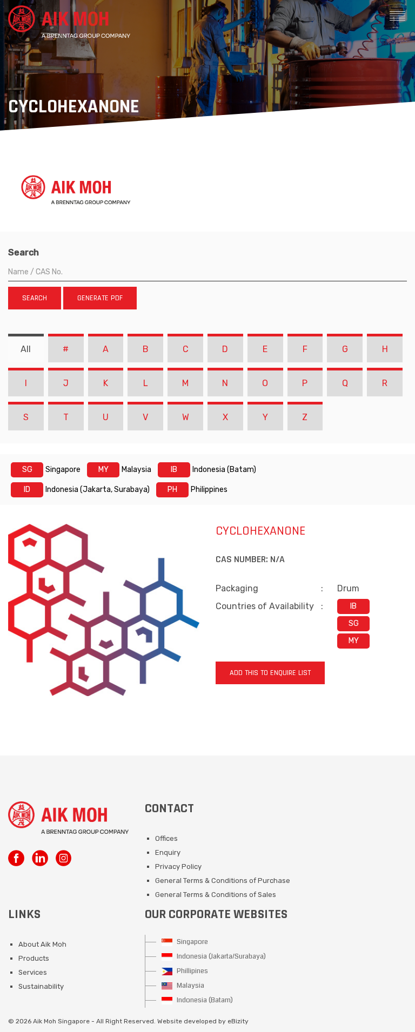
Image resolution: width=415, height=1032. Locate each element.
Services (32, 972)
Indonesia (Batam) (204, 1000)
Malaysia (189, 985)
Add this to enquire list (270, 673)
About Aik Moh (42, 944)
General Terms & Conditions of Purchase (222, 880)
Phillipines (191, 971)
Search (23, 252)
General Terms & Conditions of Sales (215, 895)
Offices (166, 838)
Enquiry (167, 852)
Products (33, 958)
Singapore (191, 942)
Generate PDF (100, 298)
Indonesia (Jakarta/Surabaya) (220, 956)
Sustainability (41, 986)
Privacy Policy (178, 866)
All (26, 349)
